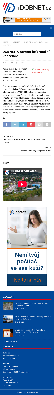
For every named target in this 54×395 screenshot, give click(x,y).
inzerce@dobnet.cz (10, 366)
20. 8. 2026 (20, 335)
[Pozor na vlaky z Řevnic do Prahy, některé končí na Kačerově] (8, 319)
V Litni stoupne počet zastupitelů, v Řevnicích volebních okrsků (30, 331)
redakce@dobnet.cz (11, 355)
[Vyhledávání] (27, 34)
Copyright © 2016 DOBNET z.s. (27, 392)
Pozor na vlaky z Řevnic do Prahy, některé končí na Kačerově (33, 317)
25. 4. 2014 (9, 62)
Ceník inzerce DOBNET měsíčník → (16, 372)
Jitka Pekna (20, 62)
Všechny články (9, 341)
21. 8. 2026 (20, 322)
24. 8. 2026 (20, 309)
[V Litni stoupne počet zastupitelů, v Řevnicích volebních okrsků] (8, 333)
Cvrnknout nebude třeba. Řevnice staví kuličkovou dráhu (31, 304)
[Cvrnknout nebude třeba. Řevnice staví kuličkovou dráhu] (8, 306)
